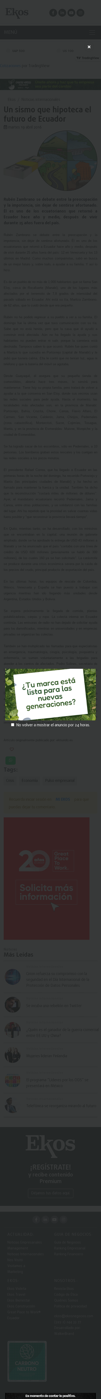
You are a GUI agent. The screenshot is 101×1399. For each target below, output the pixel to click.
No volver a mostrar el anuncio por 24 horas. (53, 725)
